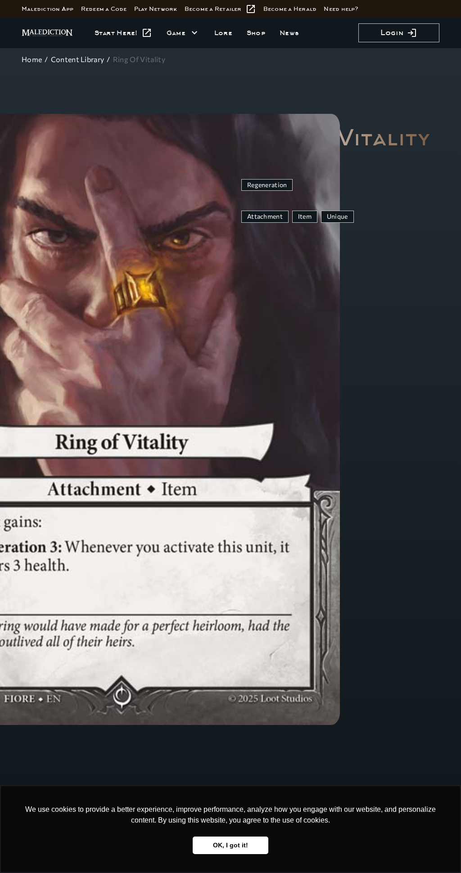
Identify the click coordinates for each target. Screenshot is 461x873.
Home (32, 59)
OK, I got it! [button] (230, 845)
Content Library (77, 59)
